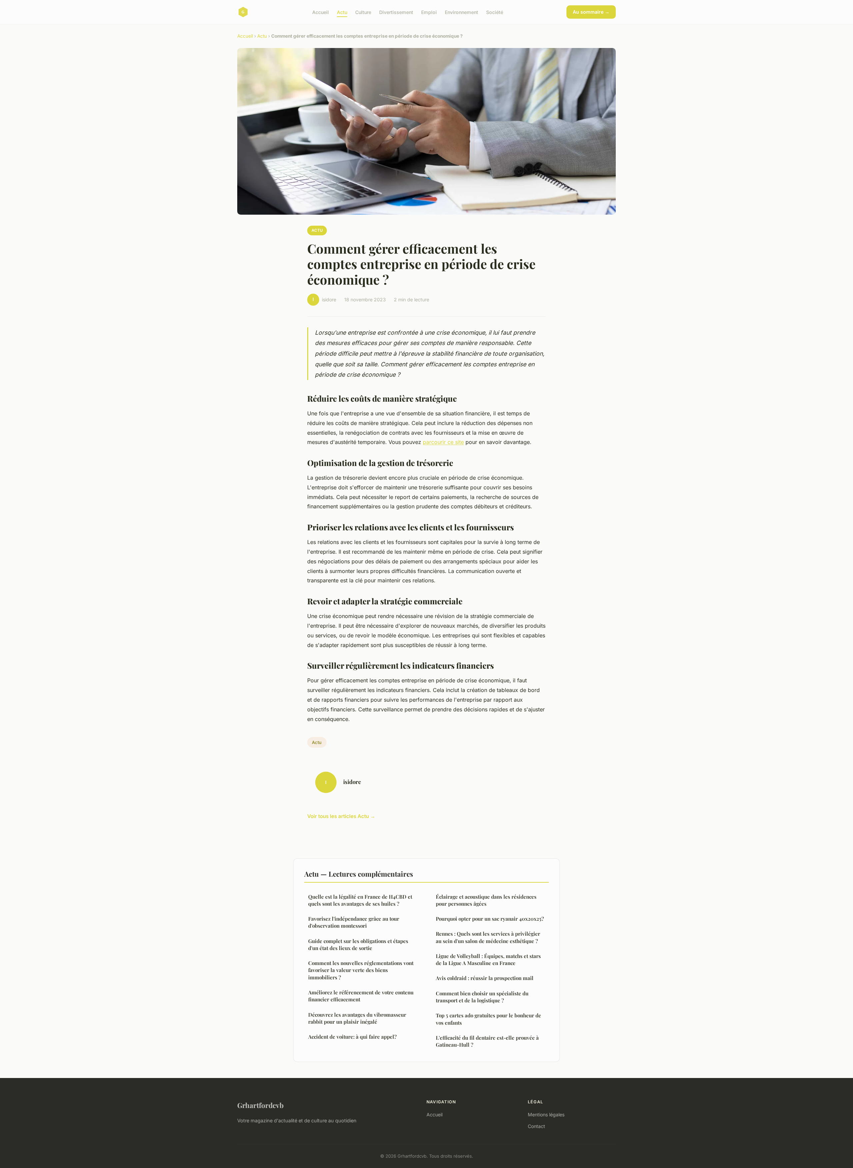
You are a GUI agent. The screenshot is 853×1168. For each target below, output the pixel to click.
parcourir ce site (443, 442)
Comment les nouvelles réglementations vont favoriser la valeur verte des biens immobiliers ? (361, 970)
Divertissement (396, 12)
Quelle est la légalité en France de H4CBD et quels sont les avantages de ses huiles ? (360, 900)
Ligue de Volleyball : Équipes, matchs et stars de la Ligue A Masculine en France (488, 959)
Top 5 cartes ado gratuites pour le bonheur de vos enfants (488, 1019)
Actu (342, 12)
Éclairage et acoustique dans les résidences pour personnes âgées (486, 900)
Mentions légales (546, 1114)
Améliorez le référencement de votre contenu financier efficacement (361, 996)
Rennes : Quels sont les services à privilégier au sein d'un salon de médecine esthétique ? (488, 937)
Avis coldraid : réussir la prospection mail (484, 978)
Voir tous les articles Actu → (341, 816)
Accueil (320, 12)
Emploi (429, 12)
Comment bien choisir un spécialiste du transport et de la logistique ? (482, 997)
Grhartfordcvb (260, 1105)
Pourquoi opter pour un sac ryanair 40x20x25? (490, 918)
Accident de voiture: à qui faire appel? (352, 1036)
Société (494, 12)
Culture (363, 12)
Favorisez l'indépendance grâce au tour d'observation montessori (353, 922)
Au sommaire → (591, 12)
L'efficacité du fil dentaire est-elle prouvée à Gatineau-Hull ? (487, 1041)
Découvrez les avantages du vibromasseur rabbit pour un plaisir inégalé (357, 1018)
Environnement (461, 12)
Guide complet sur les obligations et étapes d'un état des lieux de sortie (358, 944)
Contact (536, 1126)
